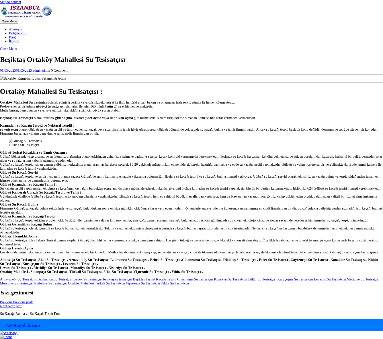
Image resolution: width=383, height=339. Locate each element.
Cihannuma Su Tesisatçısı (195, 279)
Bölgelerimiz (18, 33)
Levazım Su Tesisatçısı (330, 279)
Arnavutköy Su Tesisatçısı (18, 279)
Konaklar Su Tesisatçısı (230, 279)
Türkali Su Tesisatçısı (110, 283)
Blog (12, 37)
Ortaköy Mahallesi (81, 283)
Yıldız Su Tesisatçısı (174, 283)
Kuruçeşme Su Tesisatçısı (295, 279)
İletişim (14, 41)
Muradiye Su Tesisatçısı (16, 283)
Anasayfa (15, 29)
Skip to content (10, 2)
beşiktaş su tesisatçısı (117, 279)
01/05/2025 (16, 70)
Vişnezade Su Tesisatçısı (143, 283)
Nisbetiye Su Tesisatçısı (50, 283)
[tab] (9, 21)
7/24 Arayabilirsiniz (22, 325)
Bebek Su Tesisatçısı (87, 279)
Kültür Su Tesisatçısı (262, 279)
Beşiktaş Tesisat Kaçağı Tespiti (154, 279)
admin (41, 70)
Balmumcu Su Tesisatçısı (54, 279)
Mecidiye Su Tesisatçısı (363, 279)
